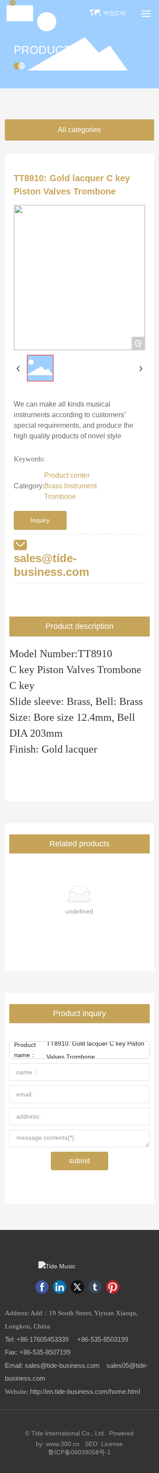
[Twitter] (77, 1287)
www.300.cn (63, 1443)
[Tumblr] (95, 1287)
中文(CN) (115, 13)
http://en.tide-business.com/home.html (85, 1391)
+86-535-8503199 (102, 1339)
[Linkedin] (59, 1287)
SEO (91, 1443)
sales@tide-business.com (51, 565)
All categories (79, 129)
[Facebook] (42, 1287)
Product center (67, 475)
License (112, 1443)
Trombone (60, 496)
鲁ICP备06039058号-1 (79, 1452)
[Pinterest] (112, 1287)
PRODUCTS (46, 50)
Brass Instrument (70, 486)
